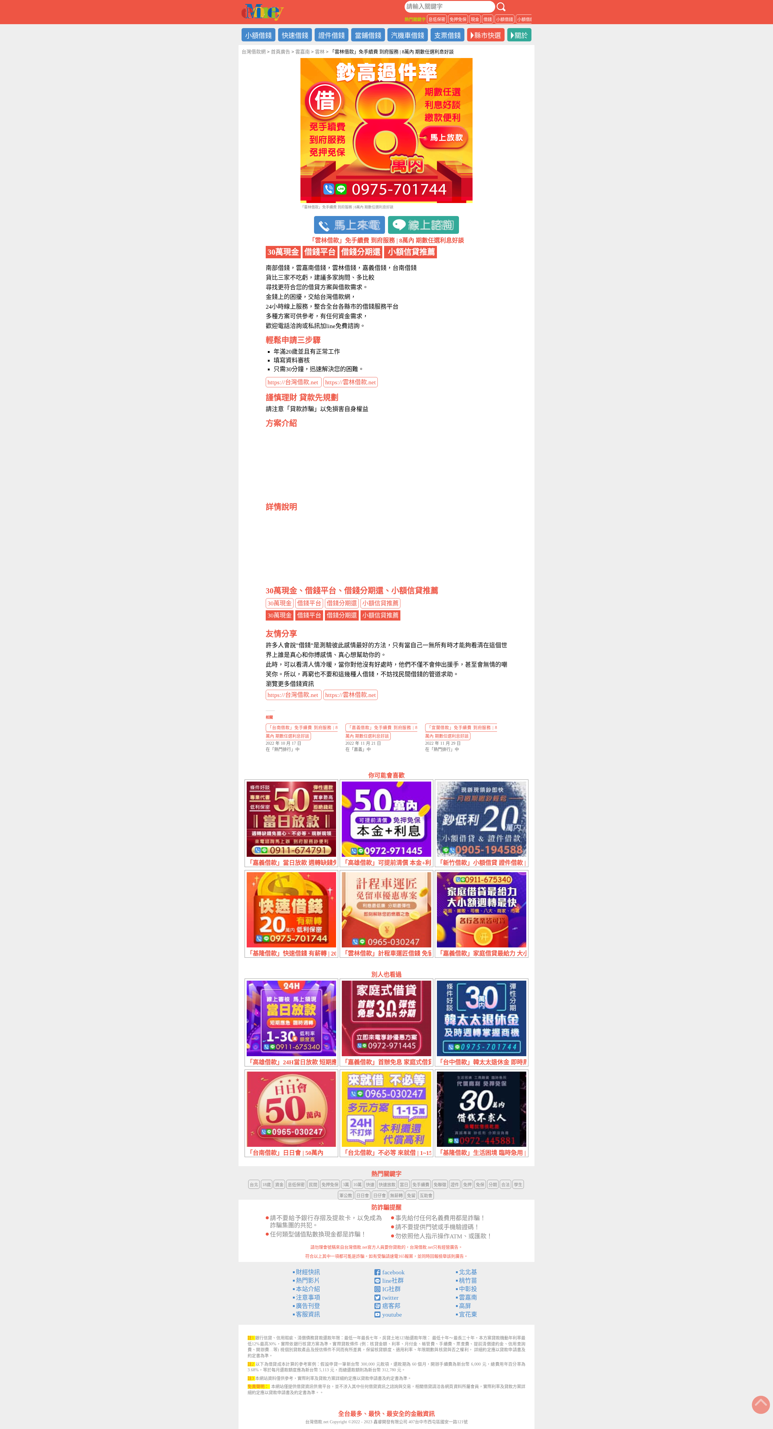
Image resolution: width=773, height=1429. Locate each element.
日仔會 (379, 1195)
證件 (455, 1184)
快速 (370, 1184)
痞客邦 (391, 1306)
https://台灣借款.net (294, 382)
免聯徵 (440, 1184)
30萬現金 (280, 603)
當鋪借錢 (368, 35)
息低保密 (436, 19)
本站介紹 (308, 1289)
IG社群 (391, 1289)
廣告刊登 (308, 1306)
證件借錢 (331, 35)
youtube (392, 1314)
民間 (313, 1184)
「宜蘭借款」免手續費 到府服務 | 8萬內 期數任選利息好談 (461, 731)
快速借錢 (295, 35)
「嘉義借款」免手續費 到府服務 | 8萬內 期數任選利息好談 (381, 731)
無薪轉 (396, 1195)
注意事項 (308, 1297)
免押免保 (458, 19)
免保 (480, 1184)
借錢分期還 (342, 603)
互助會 (426, 1195)
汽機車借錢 (407, 35)
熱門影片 (308, 1280)
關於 (521, 35)
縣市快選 (487, 35)
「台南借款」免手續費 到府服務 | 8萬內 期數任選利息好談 (302, 731)
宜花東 (468, 1314)
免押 (467, 1184)
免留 (411, 1195)
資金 (279, 1184)
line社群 (393, 1280)
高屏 (465, 1306)
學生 (518, 1184)
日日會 (362, 1195)
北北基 (468, 1272)
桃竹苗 (468, 1280)
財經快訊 (308, 1272)
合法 (505, 1184)
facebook (393, 1272)
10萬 (357, 1184)
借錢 (487, 19)
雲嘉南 (468, 1297)
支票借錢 (447, 35)
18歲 (266, 1184)
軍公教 (345, 1195)
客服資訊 (308, 1314)
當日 (404, 1184)
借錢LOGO (263, 12)
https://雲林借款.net (350, 382)
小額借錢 (504, 19)
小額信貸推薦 (380, 603)
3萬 (346, 1184)
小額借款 (525, 19)
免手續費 (420, 1184)
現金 (475, 19)
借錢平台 (309, 603)
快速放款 (387, 1184)
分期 (493, 1184)
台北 (254, 1184)
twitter (390, 1297)
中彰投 (468, 1289)
